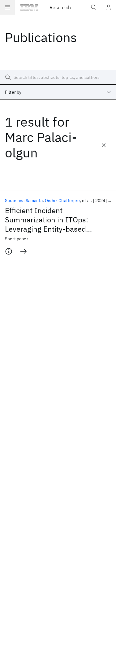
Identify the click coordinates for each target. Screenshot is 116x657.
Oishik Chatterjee (62, 200)
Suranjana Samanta (24, 200)
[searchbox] (58, 77)
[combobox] (58, 92)
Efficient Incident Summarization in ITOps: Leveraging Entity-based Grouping (46, 219)
